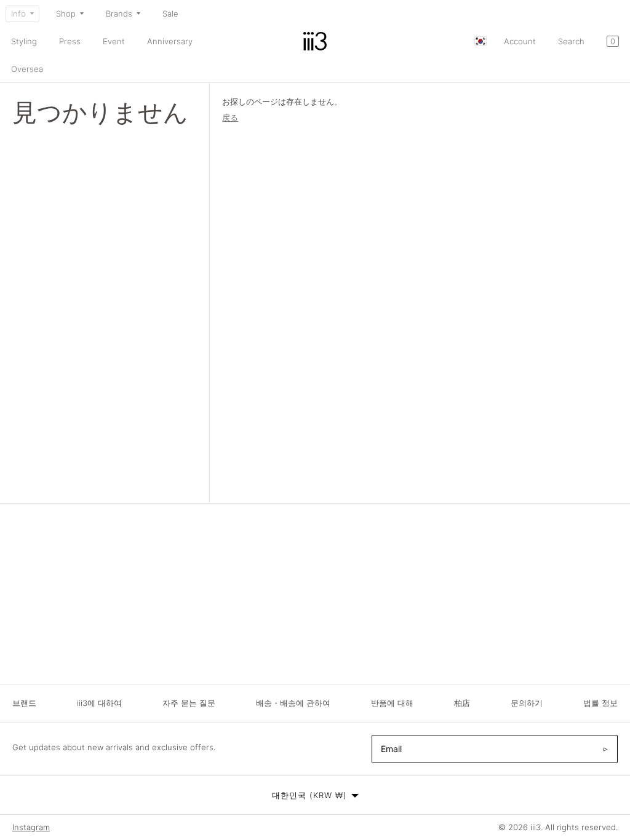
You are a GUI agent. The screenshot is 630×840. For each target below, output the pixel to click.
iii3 (535, 827)
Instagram (31, 827)
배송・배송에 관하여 (293, 703)
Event (114, 41)
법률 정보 (600, 703)
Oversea (27, 69)
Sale (170, 13)
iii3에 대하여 (99, 703)
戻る (230, 117)
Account (520, 41)
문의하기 (527, 703)
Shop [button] (66, 13)
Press (70, 41)
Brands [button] (119, 13)
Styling (24, 41)
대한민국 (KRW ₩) (309, 795)
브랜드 (24, 703)
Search (571, 41)
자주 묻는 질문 (188, 703)
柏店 (462, 703)
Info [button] (18, 13)
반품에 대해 (392, 703)
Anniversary (170, 41)
